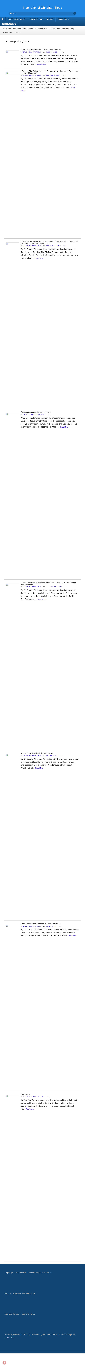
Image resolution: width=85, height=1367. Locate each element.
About (18, 32)
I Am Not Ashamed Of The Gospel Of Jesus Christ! (25, 28)
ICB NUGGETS (9, 23)
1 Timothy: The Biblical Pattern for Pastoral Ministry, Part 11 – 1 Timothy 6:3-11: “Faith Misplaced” (50, 72)
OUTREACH (63, 19)
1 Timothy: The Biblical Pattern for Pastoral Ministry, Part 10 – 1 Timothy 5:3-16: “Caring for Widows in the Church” (50, 242)
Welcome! (7, 32)
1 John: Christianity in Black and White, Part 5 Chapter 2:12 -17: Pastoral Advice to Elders (48, 583)
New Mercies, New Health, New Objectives (37, 753)
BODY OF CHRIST (16, 19)
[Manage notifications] (4, 1362)
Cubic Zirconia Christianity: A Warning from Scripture (41, 49)
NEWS (50, 19)
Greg (25, 414)
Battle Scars (25, 1094)
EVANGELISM (35, 19)
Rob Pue (26, 1096)
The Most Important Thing (63, 28)
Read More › (41, 64)
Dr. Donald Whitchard (33, 52)
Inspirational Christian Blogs (42, 7)
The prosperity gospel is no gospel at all (36, 412)
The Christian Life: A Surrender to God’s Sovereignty (41, 923)
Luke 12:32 (10, 1337)
